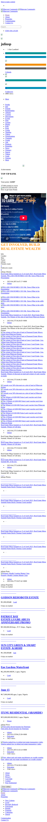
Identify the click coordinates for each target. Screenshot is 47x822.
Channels (8, 138)
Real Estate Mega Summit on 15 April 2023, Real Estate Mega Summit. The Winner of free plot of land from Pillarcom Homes (23, 316)
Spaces (7, 152)
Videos (7, 134)
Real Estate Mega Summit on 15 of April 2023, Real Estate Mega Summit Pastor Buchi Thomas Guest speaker (23, 486)
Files (7, 120)
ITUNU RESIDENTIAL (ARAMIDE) (22, 712)
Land (15, 602)
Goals (7, 156)
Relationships (10, 111)
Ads (6, 142)
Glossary (8, 150)
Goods (7, 130)
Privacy (7, 777)
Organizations (10, 136)
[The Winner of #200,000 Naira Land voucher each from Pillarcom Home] (23, 399)
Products (8, 144)
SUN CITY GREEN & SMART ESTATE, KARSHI (18, 647)
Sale (14, 653)
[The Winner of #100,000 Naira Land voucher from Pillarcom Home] (23, 407)
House (9, 721)
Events (7, 118)
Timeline (8, 132)
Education (10, 736)
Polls (7, 126)
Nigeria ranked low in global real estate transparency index (21, 744)
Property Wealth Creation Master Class (14, 575)
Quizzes (8, 158)
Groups (7, 122)
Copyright (8, 779)
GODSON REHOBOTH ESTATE (20, 597)
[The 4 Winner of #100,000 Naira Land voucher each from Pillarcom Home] (23, 419)
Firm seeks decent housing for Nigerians (15, 729)
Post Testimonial (11, 783)
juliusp (9, 283)
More (7, 160)
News (7, 148)
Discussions (9, 116)
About (7, 773)
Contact (8, 781)
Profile (7, 105)
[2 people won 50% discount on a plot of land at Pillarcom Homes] (23, 387)
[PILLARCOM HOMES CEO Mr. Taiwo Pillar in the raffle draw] (23, 303)
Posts (7, 128)
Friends (7, 109)
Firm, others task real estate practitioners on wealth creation (21, 759)
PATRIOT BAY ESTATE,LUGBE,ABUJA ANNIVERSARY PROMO (15, 619)
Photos (7, 124)
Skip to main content (8, 2)
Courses (8, 114)
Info (6, 107)
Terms (7, 775)
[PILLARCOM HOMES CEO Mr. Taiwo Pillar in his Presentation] (23, 289)
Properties (8, 146)
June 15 (5, 689)
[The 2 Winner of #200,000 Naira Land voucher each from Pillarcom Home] (23, 403)
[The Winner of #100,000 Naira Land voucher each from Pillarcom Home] (23, 415)
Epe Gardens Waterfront (15, 667)
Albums (8, 113)
